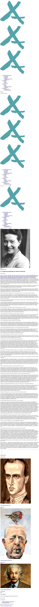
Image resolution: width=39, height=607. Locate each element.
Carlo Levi (28, 275)
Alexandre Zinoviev (15, 277)
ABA (1, 268)
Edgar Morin (20, 277)
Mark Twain (22, 276)
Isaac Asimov (5, 276)
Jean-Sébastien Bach (10, 276)
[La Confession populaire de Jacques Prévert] (15, 558)
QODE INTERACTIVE (8, 605)
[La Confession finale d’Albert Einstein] (15, 587)
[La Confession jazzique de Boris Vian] (15, 503)
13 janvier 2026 (2, 591)
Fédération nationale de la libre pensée (8, 601)
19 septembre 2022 (3, 269)
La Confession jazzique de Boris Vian (5, 505)
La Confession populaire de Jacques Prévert (6, 560)
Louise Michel (5, 277)
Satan (25, 276)
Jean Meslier (9, 277)
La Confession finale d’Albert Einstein (5, 589)
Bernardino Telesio (17, 276)
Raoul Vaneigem (33, 275)
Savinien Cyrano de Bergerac (30, 276)
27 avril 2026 (2, 562)
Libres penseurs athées (5, 602)
